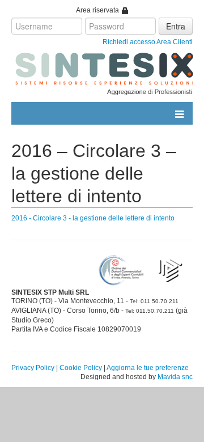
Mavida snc (175, 377)
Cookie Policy (81, 368)
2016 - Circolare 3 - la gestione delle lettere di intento (93, 218)
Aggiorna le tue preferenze (148, 368)
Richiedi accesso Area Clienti (148, 42)
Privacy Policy (32, 368)
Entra (175, 26)
